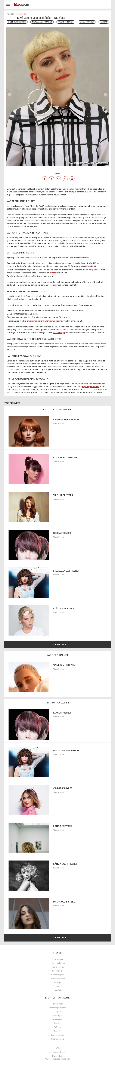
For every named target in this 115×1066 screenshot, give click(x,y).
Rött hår (57, 1031)
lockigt (53, 272)
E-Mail (72, 178)
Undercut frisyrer (17, 22)
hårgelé (26, 389)
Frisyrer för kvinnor (57, 963)
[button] (105, 94)
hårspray (36, 389)
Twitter (51, 178)
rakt (91, 266)
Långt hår (57, 1012)
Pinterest (65, 178)
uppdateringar (57, 971)
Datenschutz (57, 1056)
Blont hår (57, 1023)
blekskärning (33, 320)
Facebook (44, 178)
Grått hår (57, 1027)
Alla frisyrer (57, 644)
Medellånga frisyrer (42, 22)
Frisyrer (57, 953)
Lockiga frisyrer (57, 1035)
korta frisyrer (57, 1004)
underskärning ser (51, 320)
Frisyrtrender (57, 959)
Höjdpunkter (57, 1019)
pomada (14, 389)
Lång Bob (57, 990)
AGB (58, 1048)
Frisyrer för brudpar (58, 979)
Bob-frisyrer (58, 1015)
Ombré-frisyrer (65, 22)
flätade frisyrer (57, 975)
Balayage (57, 982)
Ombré (57, 986)
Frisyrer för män (57, 967)
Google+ (58, 178)
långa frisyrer (87, 22)
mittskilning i (59, 332)
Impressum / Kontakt (57, 1052)
